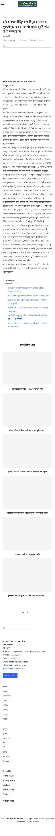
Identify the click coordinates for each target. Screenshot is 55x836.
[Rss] (43, 829)
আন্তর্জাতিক (7, 696)
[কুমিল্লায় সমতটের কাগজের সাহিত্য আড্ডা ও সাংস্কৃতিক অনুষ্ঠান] (27, 492)
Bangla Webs (33, 822)
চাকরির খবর (6, 738)
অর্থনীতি (5, 705)
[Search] (52, 4)
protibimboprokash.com (13, 668)
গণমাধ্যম (6, 761)
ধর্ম (4, 747)
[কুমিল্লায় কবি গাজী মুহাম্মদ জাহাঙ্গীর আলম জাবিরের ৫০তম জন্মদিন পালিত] (27, 575)
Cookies (6, 785)
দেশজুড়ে (5, 710)
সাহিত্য (5, 729)
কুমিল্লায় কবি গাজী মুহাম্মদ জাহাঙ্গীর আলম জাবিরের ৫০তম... (27, 595)
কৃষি (4, 743)
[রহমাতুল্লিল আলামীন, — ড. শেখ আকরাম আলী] (27, 368)
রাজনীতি (5, 700)
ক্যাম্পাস (5, 734)
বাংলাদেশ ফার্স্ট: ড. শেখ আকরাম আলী (27, 554)
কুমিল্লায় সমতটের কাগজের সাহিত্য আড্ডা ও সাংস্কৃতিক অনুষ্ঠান (27, 513)
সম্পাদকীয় (6, 756)
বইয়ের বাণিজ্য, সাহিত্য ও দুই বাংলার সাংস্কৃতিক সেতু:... (27, 430)
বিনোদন (5, 719)
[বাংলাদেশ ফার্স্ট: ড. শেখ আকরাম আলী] (27, 533)
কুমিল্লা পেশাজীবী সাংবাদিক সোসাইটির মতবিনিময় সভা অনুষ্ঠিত (27, 471)
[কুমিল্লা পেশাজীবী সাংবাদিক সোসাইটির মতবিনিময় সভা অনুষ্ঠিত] (27, 451)
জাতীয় (5, 691)
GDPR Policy (8, 790)
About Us (7, 771)
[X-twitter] (19, 829)
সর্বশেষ (5, 687)
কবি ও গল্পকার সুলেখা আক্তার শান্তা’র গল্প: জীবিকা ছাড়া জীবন (28, 296)
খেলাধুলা (5, 714)
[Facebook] (11, 829)
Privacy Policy (9, 780)
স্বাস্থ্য (5, 752)
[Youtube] (35, 829)
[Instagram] (27, 829)
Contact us (7, 794)
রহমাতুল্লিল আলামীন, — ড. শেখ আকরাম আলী (27, 389)
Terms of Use (8, 776)
